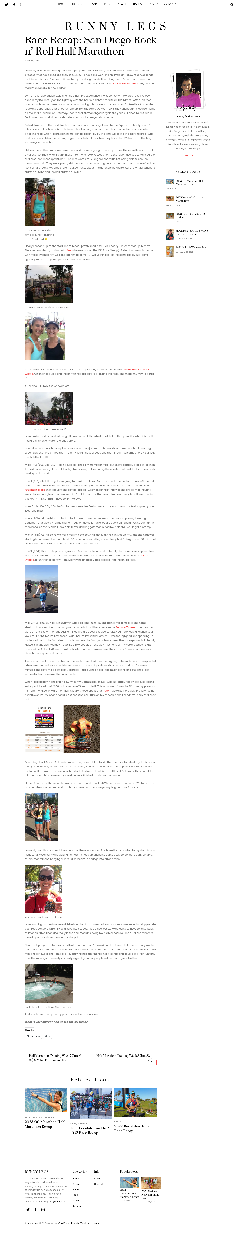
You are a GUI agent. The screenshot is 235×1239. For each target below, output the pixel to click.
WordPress (63, 1223)
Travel (122, 4)
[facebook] (14, 4)
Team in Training (126, 627)
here (106, 690)
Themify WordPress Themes (85, 1223)
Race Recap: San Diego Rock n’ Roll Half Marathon (91, 46)
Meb (70, 250)
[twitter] (6, 4)
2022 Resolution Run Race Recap (131, 1128)
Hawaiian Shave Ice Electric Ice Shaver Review (192, 232)
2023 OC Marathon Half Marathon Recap (44, 1124)
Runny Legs (33, 1223)
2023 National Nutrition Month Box (189, 199)
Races (94, 4)
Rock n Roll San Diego (125, 83)
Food (108, 4)
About (154, 4)
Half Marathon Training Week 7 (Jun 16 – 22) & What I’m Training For (56, 1058)
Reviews (138, 4)
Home (62, 4)
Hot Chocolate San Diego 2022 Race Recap (90, 1130)
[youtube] (22, 4)
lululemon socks (35, 490)
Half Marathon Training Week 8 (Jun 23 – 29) (124, 1058)
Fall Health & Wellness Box (191, 247)
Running (38, 1117)
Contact (170, 4)
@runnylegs (59, 1201)
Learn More (188, 155)
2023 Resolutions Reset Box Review (192, 216)
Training (78, 4)
